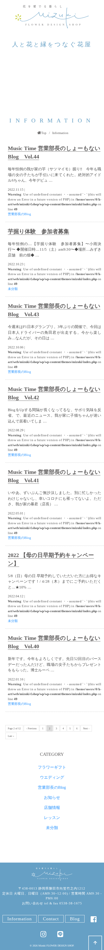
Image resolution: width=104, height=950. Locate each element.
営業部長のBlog (19, 214)
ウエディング (52, 777)
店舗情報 (52, 807)
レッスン (52, 817)
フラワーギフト (52, 767)
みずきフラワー (52, 16)
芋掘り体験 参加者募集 (38, 231)
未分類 (13, 289)
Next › (86, 728)
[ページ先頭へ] (95, 943)
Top (43, 133)
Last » (11, 736)
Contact (51, 918)
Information (19, 918)
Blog (75, 918)
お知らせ (52, 797)
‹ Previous (31, 728)
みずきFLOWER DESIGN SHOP (52, 874)
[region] (52, 84)
